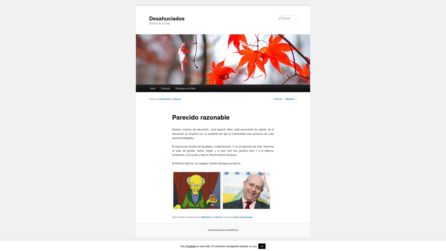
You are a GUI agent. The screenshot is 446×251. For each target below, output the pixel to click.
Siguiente (291, 98)
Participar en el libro (185, 88)
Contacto (165, 88)
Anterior (277, 98)
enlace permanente (242, 217)
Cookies (191, 246)
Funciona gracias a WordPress (223, 229)
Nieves (177, 99)
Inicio (152, 88)
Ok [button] (261, 246)
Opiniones (206, 217)
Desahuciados (167, 18)
